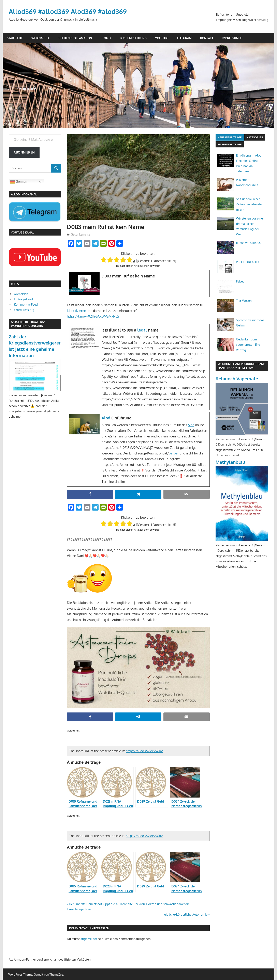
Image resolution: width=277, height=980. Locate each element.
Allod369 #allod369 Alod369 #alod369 (68, 11)
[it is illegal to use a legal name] (138, 367)
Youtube (161, 38)
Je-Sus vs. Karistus (248, 243)
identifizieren (76, 311)
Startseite (15, 38)
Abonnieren (24, 152)
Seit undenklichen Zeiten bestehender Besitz (249, 204)
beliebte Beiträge (230, 144)
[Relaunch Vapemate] (242, 434)
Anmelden (21, 294)
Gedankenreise (80, 234)
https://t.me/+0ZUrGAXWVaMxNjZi (93, 316)
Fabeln (240, 281)
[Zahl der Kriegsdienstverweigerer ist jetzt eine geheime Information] (35, 390)
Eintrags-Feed (23, 299)
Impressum (230, 38)
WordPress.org (24, 310)
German (21, 181)
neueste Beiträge (230, 137)
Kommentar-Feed (26, 304)
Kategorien (255, 137)
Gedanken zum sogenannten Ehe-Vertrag (248, 344)
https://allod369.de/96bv (144, 751)
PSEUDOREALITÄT (248, 262)
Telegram (184, 38)
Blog (104, 38)
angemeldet (89, 939)
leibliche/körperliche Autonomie (185, 914)
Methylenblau (230, 462)
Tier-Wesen (244, 301)
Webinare (38, 38)
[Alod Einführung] (138, 449)
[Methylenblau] (242, 540)
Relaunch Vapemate (237, 378)
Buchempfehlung (133, 38)
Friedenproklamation (75, 38)
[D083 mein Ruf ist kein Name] (138, 283)
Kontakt (206, 38)
